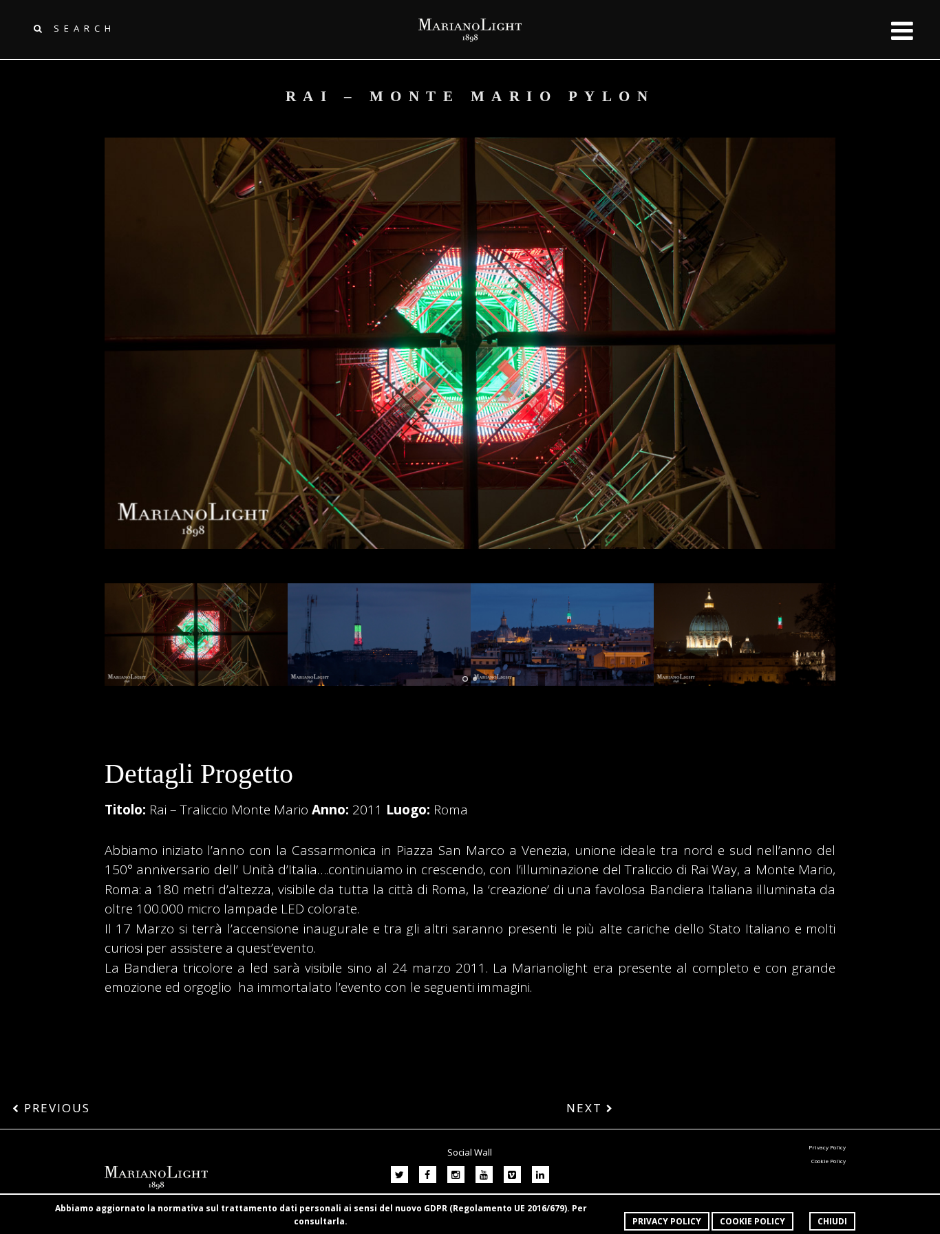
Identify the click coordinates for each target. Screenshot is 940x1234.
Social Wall (469, 1152)
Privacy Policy (666, 1221)
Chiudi (832, 1221)
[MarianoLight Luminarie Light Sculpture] (196, 634)
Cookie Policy (752, 1221)
